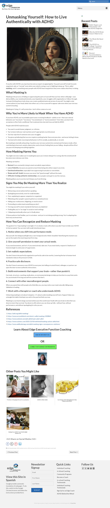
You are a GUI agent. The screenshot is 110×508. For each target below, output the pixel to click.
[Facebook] (83, 468)
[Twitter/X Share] (11, 444)
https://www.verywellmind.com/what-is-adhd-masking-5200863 (29, 316)
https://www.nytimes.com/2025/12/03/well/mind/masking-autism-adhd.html (33, 321)
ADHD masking (31, 448)
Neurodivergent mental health (50, 448)
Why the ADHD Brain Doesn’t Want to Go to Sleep (93, 33)
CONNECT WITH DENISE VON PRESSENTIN (42, 346)
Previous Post (13, 452)
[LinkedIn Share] (20, 444)
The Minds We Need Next (96, 40)
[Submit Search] (90, 1)
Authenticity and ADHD (38, 448)
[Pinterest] (91, 468)
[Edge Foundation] (11, 7)
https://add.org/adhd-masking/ (18, 313)
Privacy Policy (73, 503)
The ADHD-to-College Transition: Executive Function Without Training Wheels (92, 46)
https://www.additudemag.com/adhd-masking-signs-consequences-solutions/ (34, 324)
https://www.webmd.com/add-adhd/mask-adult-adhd (25, 319)
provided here (19, 493)
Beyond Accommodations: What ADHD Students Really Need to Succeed (92, 55)
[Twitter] (85, 468)
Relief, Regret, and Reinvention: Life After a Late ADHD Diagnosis (92, 26)
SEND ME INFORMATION (42, 335)
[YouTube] (88, 468)
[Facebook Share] (7, 444)
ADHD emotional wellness (22, 448)
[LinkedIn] (93, 468)
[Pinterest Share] (16, 444)
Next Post (73, 452)
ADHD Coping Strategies (12, 448)
